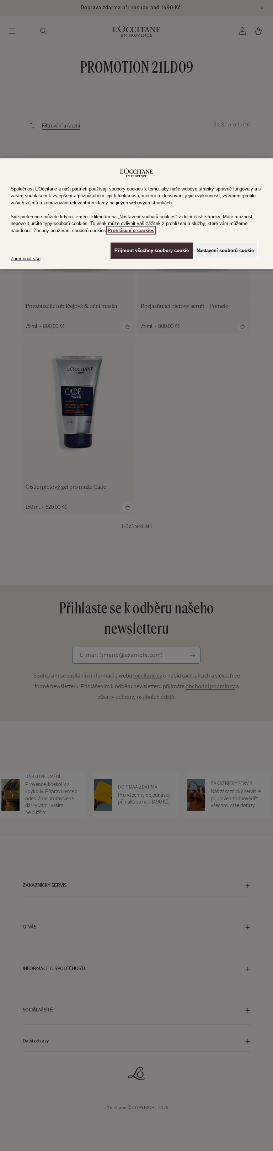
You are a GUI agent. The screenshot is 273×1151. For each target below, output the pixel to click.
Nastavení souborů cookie (225, 250)
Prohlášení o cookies (131, 230)
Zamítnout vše (26, 258)
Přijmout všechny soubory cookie (151, 250)
